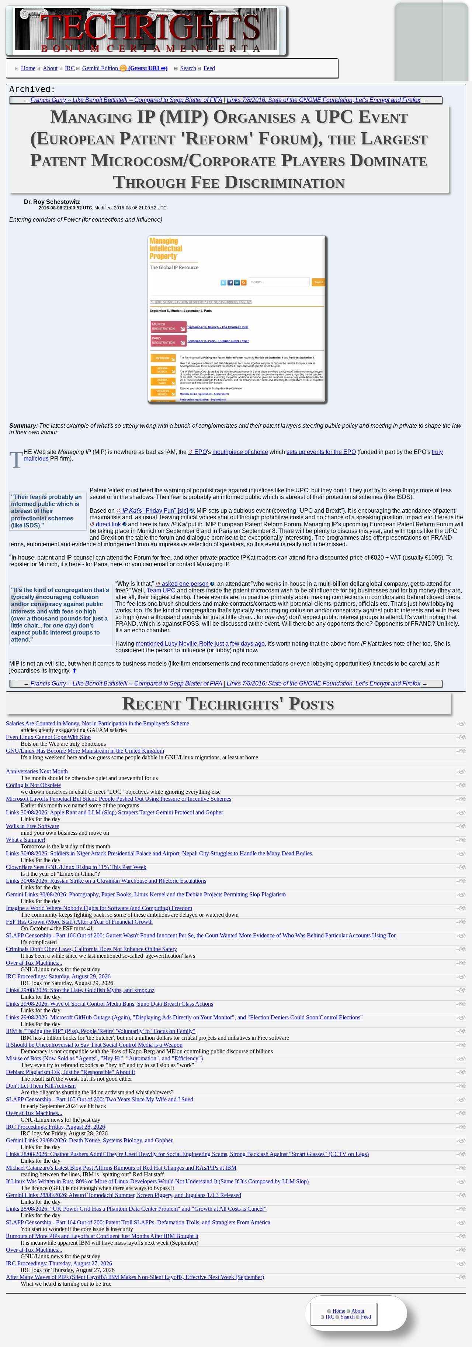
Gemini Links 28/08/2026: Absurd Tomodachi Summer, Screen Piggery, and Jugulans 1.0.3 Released (123, 1195)
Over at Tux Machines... (34, 963)
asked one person (185, 584)
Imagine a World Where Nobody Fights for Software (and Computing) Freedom (99, 908)
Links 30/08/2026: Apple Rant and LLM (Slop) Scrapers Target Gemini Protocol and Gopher (114, 812)
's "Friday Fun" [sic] (155, 510)
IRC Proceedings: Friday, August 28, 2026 (55, 1127)
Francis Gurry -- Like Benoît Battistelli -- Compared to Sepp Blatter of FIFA (126, 100)
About (50, 68)
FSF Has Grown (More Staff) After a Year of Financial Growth (79, 922)
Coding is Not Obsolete (33, 785)
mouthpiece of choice (240, 452)
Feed (209, 68)
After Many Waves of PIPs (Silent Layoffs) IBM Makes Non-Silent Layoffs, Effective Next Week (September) (135, 1277)
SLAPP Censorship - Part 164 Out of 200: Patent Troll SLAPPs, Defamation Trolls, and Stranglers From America (138, 1222)
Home (28, 68)
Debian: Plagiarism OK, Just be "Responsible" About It (70, 1072)
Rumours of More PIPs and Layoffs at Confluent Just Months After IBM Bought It (102, 1236)
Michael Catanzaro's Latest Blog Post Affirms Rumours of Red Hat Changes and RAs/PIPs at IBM (121, 1168)
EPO (200, 452)
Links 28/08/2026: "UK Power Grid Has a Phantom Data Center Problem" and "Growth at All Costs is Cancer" (136, 1209)
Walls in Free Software (32, 826)
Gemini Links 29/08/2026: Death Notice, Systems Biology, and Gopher (89, 1140)
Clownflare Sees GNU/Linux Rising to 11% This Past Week (76, 867)
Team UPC (161, 590)
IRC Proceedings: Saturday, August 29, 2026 (58, 976)
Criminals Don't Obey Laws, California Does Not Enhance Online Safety (91, 949)
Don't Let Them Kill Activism (41, 1086)
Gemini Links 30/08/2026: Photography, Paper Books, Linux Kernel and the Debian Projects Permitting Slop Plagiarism (146, 894)
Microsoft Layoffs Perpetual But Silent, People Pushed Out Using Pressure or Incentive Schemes (118, 799)
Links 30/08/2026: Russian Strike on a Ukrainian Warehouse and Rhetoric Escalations (106, 881)
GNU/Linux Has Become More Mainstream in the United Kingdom (85, 751)
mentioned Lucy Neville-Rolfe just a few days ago (200, 643)
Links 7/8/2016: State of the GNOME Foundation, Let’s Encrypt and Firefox (323, 100)
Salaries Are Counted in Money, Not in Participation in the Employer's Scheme (97, 723)
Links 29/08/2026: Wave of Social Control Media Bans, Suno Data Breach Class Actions (109, 1004)
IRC (70, 68)
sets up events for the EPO (321, 452)
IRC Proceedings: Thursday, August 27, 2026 (59, 1263)
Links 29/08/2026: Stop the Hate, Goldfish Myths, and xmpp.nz (80, 990)
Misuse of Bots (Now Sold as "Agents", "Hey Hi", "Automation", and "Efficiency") (104, 1058)
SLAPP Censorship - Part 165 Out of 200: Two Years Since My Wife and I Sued (99, 1099)
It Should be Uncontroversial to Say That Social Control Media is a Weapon (94, 1045)
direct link (108, 524)
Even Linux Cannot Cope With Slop (48, 737)
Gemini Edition (100, 68)
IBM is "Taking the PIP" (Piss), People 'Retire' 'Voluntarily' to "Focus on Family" (100, 1031)
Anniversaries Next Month (37, 771)
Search (188, 68)
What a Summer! (25, 840)
